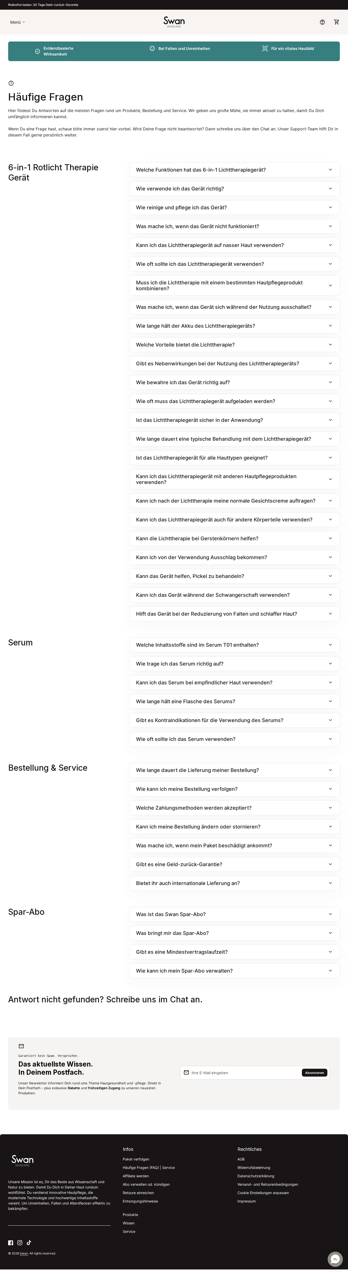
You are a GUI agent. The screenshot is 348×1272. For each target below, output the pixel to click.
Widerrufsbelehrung (253, 1167)
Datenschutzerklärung (255, 1176)
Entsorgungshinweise (140, 1201)
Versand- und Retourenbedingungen (267, 1184)
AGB (241, 1159)
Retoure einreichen (138, 1193)
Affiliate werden (136, 1176)
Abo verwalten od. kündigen (146, 1184)
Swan (24, 1253)
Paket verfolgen (136, 1159)
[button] (335, 1259)
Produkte (130, 1214)
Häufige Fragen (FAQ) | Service (149, 1167)
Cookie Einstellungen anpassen (263, 1193)
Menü (18, 22)
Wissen (129, 1223)
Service (129, 1231)
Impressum (246, 1201)
